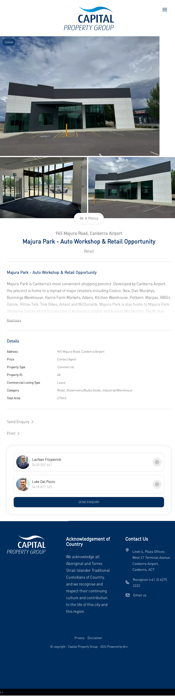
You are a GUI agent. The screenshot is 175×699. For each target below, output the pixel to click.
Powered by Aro (117, 646)
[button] (13, 433)
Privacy (80, 638)
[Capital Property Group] (89, 17)
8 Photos (91, 218)
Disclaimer (95, 638)
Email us (139, 595)
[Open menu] (165, 9)
